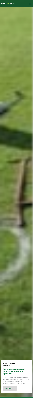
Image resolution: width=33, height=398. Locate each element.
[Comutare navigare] (30, 3)
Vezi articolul (10, 388)
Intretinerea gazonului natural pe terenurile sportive (14, 371)
